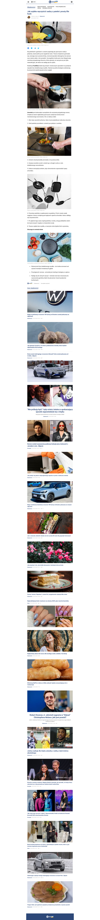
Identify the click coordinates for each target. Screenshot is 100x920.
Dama (28, 603)
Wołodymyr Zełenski (47, 8)
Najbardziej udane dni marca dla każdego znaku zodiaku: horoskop (47, 653)
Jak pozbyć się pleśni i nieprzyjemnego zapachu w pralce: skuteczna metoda (47, 475)
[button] (48, 32)
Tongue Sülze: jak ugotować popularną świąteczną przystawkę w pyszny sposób (48, 904)
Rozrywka (29, 448)
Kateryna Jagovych (35, 16)
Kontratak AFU (51, 6)
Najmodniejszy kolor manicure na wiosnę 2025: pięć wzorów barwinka (48, 601)
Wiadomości (42, 16)
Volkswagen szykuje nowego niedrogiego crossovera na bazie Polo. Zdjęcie (47, 875)
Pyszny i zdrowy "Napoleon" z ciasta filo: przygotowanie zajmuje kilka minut (47, 594)
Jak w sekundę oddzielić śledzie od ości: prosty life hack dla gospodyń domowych (49, 536)
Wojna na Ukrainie (41, 6)
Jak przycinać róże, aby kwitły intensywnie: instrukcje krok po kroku (45, 565)
